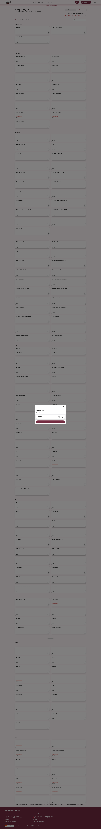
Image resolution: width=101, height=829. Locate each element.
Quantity (39, 416)
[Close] (63, 406)
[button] (50, 421)
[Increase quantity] (63, 417)
